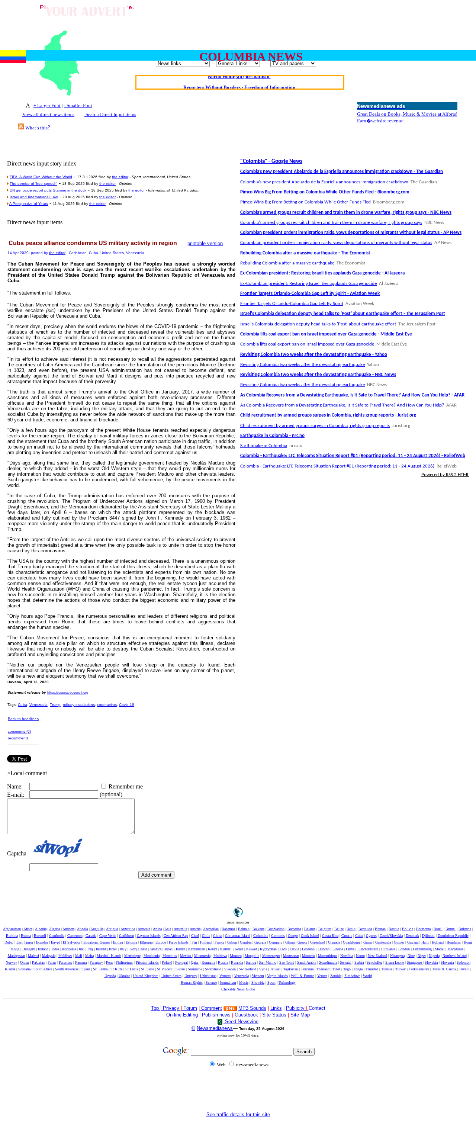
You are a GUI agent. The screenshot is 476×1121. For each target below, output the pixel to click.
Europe (160, 942)
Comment (211, 1008)
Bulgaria (465, 929)
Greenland (317, 942)
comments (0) (19, 731)
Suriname (195, 969)
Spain (85, 969)
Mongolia (252, 956)
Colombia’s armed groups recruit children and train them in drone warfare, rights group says (331, 222)
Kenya (212, 949)
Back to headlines (23, 719)
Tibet (336, 969)
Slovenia (447, 962)
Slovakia (431, 962)
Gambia (245, 942)
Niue (411, 956)
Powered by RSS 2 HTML (445, 474)
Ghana (290, 942)
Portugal (181, 962)
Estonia (131, 942)
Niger (422, 956)
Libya (350, 949)
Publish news (215, 1015)
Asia (167, 929)
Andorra (68, 929)
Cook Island (310, 936)
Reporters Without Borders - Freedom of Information (239, 78)
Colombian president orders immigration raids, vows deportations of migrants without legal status (336, 242)
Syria (263, 969)
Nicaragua (397, 956)
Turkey (400, 969)
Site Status (273, 1015)
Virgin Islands (277, 976)
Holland (438, 942)
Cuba (22, 705)
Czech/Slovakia (391, 936)
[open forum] (162, 1008)
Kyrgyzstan (268, 949)
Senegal (345, 962)
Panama (81, 962)
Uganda (110, 976)
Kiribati (226, 949)
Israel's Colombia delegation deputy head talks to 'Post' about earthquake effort (318, 324)
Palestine (65, 962)
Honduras (454, 942)
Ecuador (42, 942)
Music (243, 982)
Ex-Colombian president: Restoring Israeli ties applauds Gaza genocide (308, 283)
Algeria (54, 929)
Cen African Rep (176, 936)
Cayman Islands (149, 936)
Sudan (180, 969)
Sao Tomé (286, 962)
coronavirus (107, 705)
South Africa (42, 969)
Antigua (112, 929)
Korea (239, 949)
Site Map (300, 1015)
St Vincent (165, 969)
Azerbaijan (211, 929)
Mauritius (170, 956)
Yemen (322, 976)
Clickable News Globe (238, 989)
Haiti (425, 942)
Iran (81, 949)
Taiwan (275, 969)
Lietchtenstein (367, 949)
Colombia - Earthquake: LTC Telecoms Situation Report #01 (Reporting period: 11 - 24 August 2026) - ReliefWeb (352, 455)
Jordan (180, 949)
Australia (180, 929)
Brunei (451, 929)
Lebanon (308, 949)
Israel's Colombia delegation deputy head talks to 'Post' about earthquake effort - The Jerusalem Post (342, 313)
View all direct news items (48, 114)
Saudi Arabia (306, 962)
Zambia (335, 976)
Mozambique (327, 956)
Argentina (127, 929)
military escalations (79, 705)
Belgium (324, 929)
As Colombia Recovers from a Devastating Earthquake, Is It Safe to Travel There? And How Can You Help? (342, 405)
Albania (40, 929)
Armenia (144, 929)
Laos (283, 949)
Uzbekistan (208, 976)
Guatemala (383, 942)
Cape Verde (107, 936)
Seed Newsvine (240, 1021)
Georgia (260, 942)
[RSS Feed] (21, 127)
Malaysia (48, 956)
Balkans (258, 929)
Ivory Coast (138, 949)
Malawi (33, 956)
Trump (55, 705)
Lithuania (388, 949)
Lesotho (323, 949)
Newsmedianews (215, 1028)
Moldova (220, 956)
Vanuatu (225, 976)
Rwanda (237, 962)
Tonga (358, 969)
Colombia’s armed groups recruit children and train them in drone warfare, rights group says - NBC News (345, 212)
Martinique (132, 956)
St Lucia (131, 969)
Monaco (236, 956)
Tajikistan (290, 969)
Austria (195, 929)
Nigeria (434, 956)
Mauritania (152, 956)
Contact (317, 1008)
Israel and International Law (34, 197)
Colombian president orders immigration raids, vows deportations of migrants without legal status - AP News (350, 232)
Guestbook (246, 1015)
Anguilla (96, 929)
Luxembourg (422, 949)
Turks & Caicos (444, 969)
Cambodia (56, 936)
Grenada (334, 942)
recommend (18, 738)
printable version (205, 243)
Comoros (278, 936)
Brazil (438, 929)
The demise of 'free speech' (33, 184)
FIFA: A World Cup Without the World (41, 177)
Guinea (399, 942)
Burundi (40, 936)
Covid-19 (126, 705)
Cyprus (371, 936)
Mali (78, 956)
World (367, 976)
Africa (27, 929)
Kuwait (252, 949)
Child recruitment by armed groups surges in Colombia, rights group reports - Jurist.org (328, 415)
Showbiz (257, 982)
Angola (82, 929)
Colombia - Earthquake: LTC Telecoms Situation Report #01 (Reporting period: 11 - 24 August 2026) (337, 466)
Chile (206, 936)
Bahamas (228, 929)
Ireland (101, 949)
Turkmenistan (419, 969)
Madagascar (16, 956)
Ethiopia (146, 942)
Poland (167, 962)
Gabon (232, 942)
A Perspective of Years (28, 204)
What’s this (36, 128)
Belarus (309, 929)
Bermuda (365, 929)
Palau (52, 962)
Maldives (65, 956)
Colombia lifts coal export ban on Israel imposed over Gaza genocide (307, 344)
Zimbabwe (352, 976)
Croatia (346, 936)
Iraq (90, 949)
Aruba (157, 929)
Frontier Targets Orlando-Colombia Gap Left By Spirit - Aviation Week (310, 293)
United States (171, 976)
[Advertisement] (295, 19)
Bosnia (394, 929)
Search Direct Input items (110, 114)
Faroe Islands (179, 942)
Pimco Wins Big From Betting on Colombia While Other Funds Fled (305, 202)
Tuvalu (464, 969)
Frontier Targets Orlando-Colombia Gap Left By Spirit (291, 303)
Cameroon (75, 936)
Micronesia (202, 956)
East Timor (24, 942)
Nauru (360, 956)
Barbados (294, 929)
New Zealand (377, 956)
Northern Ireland (455, 956)
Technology (287, 982)
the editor (120, 177)
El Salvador (71, 942)
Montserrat (291, 956)
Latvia (294, 949)
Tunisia (386, 969)
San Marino (267, 962)
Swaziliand (213, 969)
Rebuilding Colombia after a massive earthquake (287, 263)
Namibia (346, 956)
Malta (89, 956)
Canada (91, 936)
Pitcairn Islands (147, 962)
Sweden (230, 969)
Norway (11, 962)
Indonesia (69, 949)
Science (211, 982)
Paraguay (96, 962)
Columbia (260, 936)
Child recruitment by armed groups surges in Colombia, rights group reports (315, 425)
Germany (275, 942)
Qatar (195, 962)
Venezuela (38, 705)
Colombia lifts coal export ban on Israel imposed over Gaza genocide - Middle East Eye (326, 334)
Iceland (43, 949)
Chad (195, 936)
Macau (439, 949)
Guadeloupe (351, 942)
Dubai (8, 942)
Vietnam (258, 976)
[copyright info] (200, 1008)
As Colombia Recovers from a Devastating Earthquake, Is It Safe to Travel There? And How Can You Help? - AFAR (352, 395)
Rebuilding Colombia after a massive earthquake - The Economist (305, 253)
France (219, 942)
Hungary (28, 949)
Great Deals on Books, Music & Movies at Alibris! (407, 114)
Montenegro (271, 956)
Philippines (124, 962)
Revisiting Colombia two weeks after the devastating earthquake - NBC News (318, 374)
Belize (339, 929)
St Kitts (116, 969)
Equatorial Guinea (96, 942)
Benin (351, 929)
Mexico (186, 956)
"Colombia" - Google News (271, 161)
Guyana (412, 942)
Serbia (359, 962)
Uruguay (190, 976)
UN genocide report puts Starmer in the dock (48, 190)
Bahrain (244, 929)
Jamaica (155, 949)
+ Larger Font (47, 105)
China (217, 936)
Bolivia (407, 929)
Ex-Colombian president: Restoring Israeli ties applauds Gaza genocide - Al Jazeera (322, 273)
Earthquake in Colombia (263, 445)
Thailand (322, 969)
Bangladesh (275, 929)
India (55, 949)
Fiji (194, 942)
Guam (367, 942)
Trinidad (372, 969)
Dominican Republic (453, 936)
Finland (206, 942)
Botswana (423, 929)
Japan (168, 949)
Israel (113, 949)
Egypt (55, 942)
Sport (271, 982)
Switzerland (247, 969)
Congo (293, 936)
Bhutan (380, 929)
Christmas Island (237, 936)
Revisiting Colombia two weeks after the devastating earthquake (302, 364)
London (404, 949)
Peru (109, 962)
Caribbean (126, 936)
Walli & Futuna (302, 976)
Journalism (228, 982)
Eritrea (118, 942)
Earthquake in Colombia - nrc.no (272, 435)
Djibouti (428, 936)
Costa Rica (330, 936)
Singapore (415, 962)
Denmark (412, 936)
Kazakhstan (196, 949)
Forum (189, 1008)
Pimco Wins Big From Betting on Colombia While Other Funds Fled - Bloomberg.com (324, 192)
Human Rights (192, 982)
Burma (26, 936)
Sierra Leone (394, 962)
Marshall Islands (109, 956)
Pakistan (38, 962)
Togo (347, 969)
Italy (123, 949)
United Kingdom (145, 976)
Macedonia (455, 949)
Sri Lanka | (101, 969)
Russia (223, 962)
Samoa (251, 962)
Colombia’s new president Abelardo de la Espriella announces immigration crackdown (324, 182)
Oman (24, 962)
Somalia (24, 969)
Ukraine (124, 976)
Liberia (337, 949)
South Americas (66, 969)
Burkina (12, 936)
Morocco (308, 956)
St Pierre (147, 969)
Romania (208, 962)
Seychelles (374, 962)
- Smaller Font (78, 105)
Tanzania (307, 969)
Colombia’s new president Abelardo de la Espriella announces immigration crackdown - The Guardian (341, 171)
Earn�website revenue (380, 120)
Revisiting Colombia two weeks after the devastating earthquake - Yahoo (313, 354)
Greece (302, 942)
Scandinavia (328, 962)
